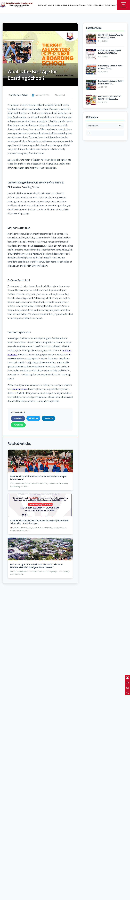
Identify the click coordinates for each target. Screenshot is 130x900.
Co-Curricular (73, 5)
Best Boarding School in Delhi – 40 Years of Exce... (110, 67)
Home (39, 5)
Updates (57, 5)
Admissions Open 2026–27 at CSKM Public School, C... (109, 97)
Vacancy (107, 5)
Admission (51, 5)
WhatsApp (18, 424)
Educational (104, 125)
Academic (64, 5)
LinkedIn (49, 418)
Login (96, 5)
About (44, 5)
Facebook (18, 418)
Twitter (35, 418)
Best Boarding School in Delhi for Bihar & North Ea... (111, 82)
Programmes (83, 5)
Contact (113, 5)
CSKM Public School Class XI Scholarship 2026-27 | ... (109, 51)
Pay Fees (90, 5)
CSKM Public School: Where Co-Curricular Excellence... (110, 36)
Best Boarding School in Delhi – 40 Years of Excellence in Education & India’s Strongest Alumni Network (36, 566)
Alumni (101, 5)
